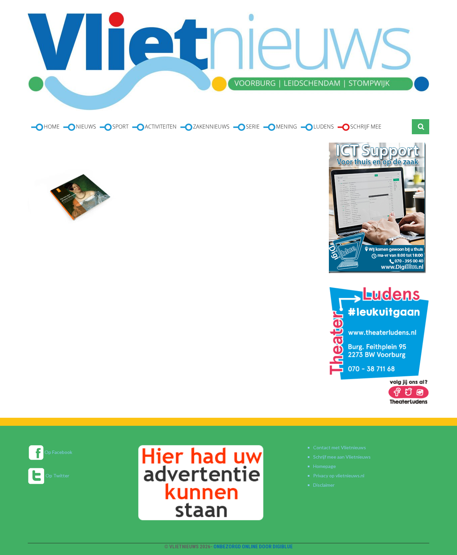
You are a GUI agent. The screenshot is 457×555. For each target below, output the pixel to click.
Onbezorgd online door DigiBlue (253, 547)
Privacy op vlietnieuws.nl (338, 475)
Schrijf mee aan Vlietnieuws (342, 457)
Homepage (324, 466)
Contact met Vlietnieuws (339, 447)
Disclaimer (324, 485)
